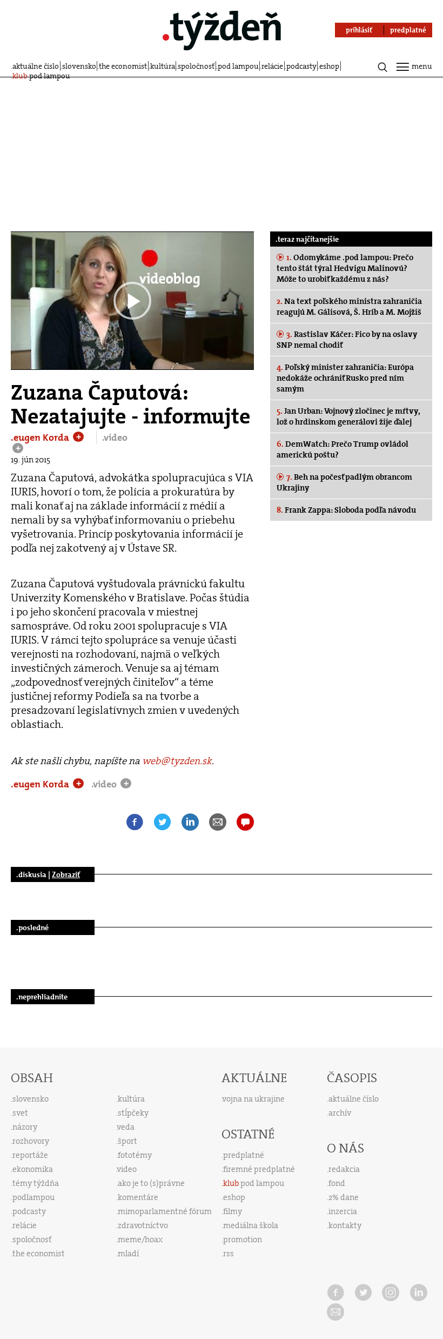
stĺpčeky (133, 1113)
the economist (123, 66)
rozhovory (30, 1141)
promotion (242, 1239)
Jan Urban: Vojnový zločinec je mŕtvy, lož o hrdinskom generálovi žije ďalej (348, 416)
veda (126, 1127)
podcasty (301, 66)
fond (336, 1183)
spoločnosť (196, 66)
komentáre (138, 1197)
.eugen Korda (41, 437)
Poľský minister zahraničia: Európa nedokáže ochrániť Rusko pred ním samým (345, 378)
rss (228, 1253)
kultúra (162, 66)
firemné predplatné (259, 1169)
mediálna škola (250, 1225)
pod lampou (238, 66)
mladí (128, 1253)
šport (127, 1141)
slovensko (79, 66)
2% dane (343, 1197)
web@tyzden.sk (177, 760)
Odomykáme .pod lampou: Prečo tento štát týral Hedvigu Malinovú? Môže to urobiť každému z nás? (345, 268)
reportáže (30, 1155)
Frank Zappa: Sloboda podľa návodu (346, 510)
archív (339, 1113)
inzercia (342, 1211)
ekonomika (32, 1169)
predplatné (243, 1155)
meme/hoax (140, 1239)
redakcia (344, 1169)
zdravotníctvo (143, 1225)
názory (24, 1127)
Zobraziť (66, 874)
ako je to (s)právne (151, 1183)
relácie (272, 66)
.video (114, 437)
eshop (329, 66)
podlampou (33, 1197)
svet (20, 1113)
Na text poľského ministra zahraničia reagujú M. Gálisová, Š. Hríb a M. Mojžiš (349, 306)
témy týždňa (35, 1183)
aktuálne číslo (35, 66)
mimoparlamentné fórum (165, 1211)
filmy (232, 1211)
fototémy (135, 1155)
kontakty (344, 1225)
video (127, 1169)
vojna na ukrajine (254, 1098)
